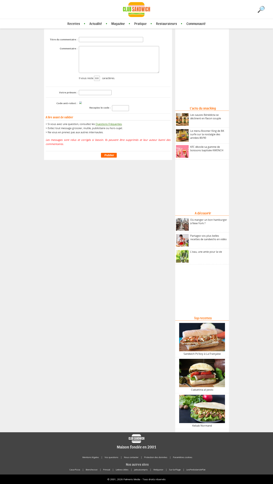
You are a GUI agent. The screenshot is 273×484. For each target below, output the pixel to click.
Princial (106, 469)
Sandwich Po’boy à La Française (202, 354)
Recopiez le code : (99, 107)
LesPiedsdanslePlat (195, 469)
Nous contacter (131, 457)
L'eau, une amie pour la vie (206, 251)
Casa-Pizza (74, 469)
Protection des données (155, 457)
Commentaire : (68, 48)
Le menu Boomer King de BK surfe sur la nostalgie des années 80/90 (207, 134)
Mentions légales (90, 457)
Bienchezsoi (91, 469)
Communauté (196, 23)
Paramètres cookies (182, 457)
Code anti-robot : (66, 103)
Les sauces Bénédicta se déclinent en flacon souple (205, 116)
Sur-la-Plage (175, 469)
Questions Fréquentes (109, 124)
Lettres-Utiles (122, 469)
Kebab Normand (202, 425)
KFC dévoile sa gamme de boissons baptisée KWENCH (206, 148)
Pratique (140, 23)
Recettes (73, 23)
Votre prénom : (68, 92)
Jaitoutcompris (141, 469)
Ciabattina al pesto (202, 389)
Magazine (118, 23)
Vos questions (111, 457)
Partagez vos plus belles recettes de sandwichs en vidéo (208, 237)
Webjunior (158, 469)
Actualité (95, 23)
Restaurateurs (166, 23)
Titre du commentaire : (63, 39)
